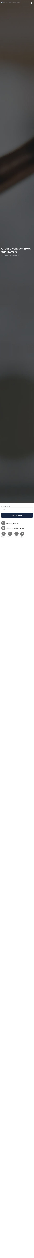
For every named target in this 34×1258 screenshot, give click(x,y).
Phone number (5, 506)
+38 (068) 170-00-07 (12, 523)
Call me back (17, 515)
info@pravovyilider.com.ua (15, 528)
